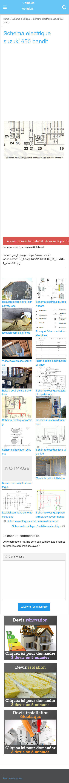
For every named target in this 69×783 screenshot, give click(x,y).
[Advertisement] (34, 84)
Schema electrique (21, 18)
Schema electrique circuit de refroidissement (32, 521)
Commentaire (17, 556)
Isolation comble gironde (16, 332)
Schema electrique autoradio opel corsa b (50, 392)
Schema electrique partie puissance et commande (50, 514)
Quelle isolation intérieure (50, 478)
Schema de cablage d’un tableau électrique (36, 526)
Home (6, 18)
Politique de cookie (12, 778)
